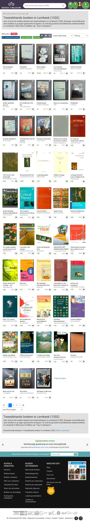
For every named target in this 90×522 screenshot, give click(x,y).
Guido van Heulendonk (26, 393)
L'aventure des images (25, 248)
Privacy (48, 518)
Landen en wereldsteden (30, 501)
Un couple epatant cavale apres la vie (9, 248)
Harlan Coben (58, 71)
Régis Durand (58, 177)
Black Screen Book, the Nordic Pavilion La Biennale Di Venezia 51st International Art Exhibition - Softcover (60, 140)
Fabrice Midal (41, 177)
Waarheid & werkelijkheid (41, 320)
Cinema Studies (76, 319)
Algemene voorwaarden (36, 518)
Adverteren (51, 479)
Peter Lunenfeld (58, 213)
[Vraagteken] (75, 5)
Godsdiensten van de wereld (27, 140)
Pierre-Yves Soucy (59, 287)
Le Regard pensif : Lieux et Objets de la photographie (77, 176)
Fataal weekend (76, 67)
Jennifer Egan (7, 68)
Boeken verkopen (10, 477)
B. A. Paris (6, 107)
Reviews (7, 470)
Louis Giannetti (7, 215)
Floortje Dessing (42, 393)
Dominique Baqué (25, 357)
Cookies (54, 518)
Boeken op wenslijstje (12, 492)
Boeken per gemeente (33, 485)
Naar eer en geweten (61, 103)
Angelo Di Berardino (26, 68)
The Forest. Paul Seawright (8, 176)
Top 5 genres (38, 37)
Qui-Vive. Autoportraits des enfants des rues (60, 356)
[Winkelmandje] (70, 5)
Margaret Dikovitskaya (43, 213)
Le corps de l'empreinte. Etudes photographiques (77, 140)
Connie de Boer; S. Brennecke (10, 357)
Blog (48, 467)
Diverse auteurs (58, 359)
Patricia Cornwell (76, 68)
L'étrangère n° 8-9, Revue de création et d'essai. (61, 284)
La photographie (42, 175)
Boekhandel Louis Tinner (40, 447)
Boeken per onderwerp (34, 481)
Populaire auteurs (32, 492)
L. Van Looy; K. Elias (60, 251)
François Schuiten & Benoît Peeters (27, 251)
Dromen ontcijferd (9, 139)
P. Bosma (73, 105)
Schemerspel (41, 103)
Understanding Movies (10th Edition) (10, 212)
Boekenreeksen (31, 477)
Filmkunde (74, 103)
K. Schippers (6, 393)
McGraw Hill (40, 251)
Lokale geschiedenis (33, 496)
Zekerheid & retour (11, 485)
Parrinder (22, 142)
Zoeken (61, 518)
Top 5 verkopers (26, 37)
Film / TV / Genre (9, 319)
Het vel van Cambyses (74, 284)
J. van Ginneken (75, 213)
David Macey (24, 215)
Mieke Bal (40, 287)
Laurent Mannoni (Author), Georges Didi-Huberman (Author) (27, 177)
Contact (49, 471)
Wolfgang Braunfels (77, 357)
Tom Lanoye (40, 68)
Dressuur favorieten (44, 139)
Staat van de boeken (11, 488)
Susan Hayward (75, 321)
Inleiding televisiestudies (59, 320)
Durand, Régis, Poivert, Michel (44, 357)
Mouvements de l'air (27, 175)
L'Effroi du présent (26, 355)
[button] (2, 445)
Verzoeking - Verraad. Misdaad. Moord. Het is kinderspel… (60, 68)
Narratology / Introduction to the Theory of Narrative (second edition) (43, 284)
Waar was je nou (8, 391)
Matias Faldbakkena (60, 143)
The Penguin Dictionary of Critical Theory (27, 212)
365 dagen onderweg (44, 391)
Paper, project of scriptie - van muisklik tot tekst (9, 284)
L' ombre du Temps (43, 355)
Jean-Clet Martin (76, 143)
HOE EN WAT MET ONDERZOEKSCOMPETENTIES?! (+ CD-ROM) (61, 248)
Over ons (50, 475)
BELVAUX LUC (7, 251)
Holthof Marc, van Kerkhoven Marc (78, 287)
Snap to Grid (58, 211)
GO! (75, 454)
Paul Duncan (24, 285)
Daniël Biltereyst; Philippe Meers (10, 321)
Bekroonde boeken (32, 470)
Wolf (55, 105)
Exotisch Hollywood (77, 211)
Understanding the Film (43, 248)
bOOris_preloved (62, 430)
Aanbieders (69, 518)
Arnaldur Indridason (43, 105)
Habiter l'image (59, 175)
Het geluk (23, 67)
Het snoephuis (8, 67)
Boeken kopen (9, 473)
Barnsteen (23, 391)
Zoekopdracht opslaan (11, 37)
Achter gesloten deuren (8, 104)
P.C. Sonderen (24, 323)
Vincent (73, 355)
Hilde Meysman (7, 287)
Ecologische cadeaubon (8, 497)
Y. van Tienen (41, 140)
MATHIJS (39, 323)
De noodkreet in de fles (26, 104)
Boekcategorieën (31, 473)
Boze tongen (41, 67)
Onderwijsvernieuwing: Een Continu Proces (78, 248)
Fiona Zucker (7, 140)
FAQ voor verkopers (11, 481)
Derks (72, 251)
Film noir (23, 283)
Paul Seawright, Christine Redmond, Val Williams (10, 178)
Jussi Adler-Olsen (25, 107)
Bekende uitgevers (32, 488)
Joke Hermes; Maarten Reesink (61, 323)
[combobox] (62, 36)
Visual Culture (42, 211)
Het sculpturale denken (25, 320)
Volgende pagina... (60, 378)
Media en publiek (9, 355)
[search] (63, 5)
